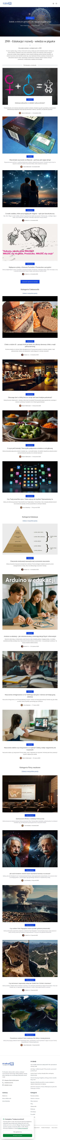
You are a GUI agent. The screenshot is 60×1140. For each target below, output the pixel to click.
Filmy (32, 1103)
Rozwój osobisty (35, 1095)
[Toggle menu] (56, 3)
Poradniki (33, 1114)
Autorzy (5, 1092)
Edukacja (30, 99)
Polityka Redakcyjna (45, 1127)
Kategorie (34, 1092)
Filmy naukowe (30, 815)
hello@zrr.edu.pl (8, 1085)
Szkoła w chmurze (35, 1098)
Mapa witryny (54, 1127)
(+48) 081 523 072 (8, 1082)
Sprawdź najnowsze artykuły (30, 281)
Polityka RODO (36, 1127)
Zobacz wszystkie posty (30, 293)
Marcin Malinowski (6, 1098)
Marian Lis (4, 1095)
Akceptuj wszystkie (17, 1135)
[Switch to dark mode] (53, 3)
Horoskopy (30, 16)
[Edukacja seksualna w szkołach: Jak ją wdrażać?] (30, 86)
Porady (30, 156)
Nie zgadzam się (18, 1132)
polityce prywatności (23, 1128)
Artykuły (33, 1061)
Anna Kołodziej (6, 1101)
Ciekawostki (30, 264)
